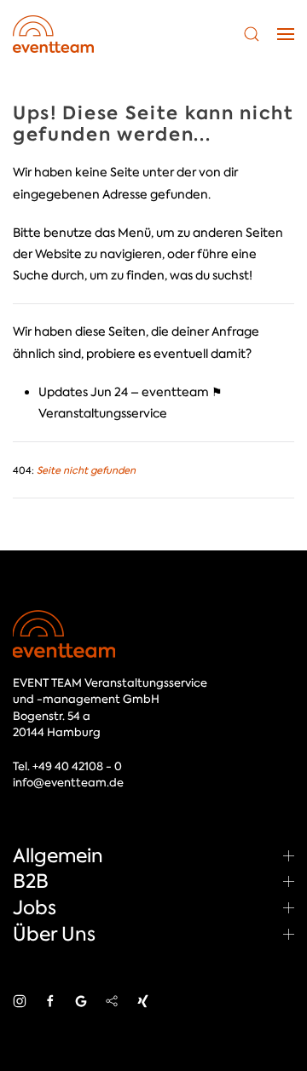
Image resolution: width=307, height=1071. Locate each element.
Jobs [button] (34, 907)
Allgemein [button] (58, 855)
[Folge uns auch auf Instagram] (19, 1000)
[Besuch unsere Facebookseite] (50, 1000)
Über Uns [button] (54, 934)
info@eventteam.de (68, 782)
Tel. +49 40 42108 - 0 (67, 766)
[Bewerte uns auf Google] (81, 1000)
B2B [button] (31, 881)
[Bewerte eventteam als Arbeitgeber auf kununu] (112, 1000)
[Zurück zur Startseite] (53, 34)
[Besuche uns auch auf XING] (142, 1000)
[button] (251, 34)
